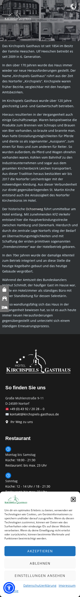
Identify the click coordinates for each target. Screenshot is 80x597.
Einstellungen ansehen (40, 575)
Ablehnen (40, 563)
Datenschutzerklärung (39, 585)
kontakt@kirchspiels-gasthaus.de (34, 414)
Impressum (67, 585)
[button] (73, 499)
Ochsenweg (34, 209)
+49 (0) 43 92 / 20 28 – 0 (27, 409)
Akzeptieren (40, 551)
